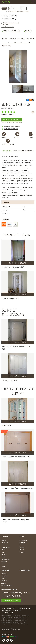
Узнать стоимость (12, 120)
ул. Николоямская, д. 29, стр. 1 (10, 23)
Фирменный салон (9, 589)
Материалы (23, 545)
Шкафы (4, 557)
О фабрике (23, 542)
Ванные (4, 550)
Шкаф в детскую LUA (9, 380)
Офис (3, 564)
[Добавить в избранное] (33, 112)
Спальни (4, 561)
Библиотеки (5, 559)
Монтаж (4, 581)
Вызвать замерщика (12, 126)
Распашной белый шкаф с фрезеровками (18, 488)
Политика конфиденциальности (11, 628)
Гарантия (4, 576)
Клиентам (6, 570)
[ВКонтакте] (27, 100)
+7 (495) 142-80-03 (9, 15)
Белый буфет (6, 425)
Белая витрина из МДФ (10, 298)
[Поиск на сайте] (3, 1)
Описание (6, 151)
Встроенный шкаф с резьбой (13, 267)
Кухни (3, 552)
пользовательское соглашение (11, 629)
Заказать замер (6, 31)
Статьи (22, 550)
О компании (23, 540)
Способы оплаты (7, 585)
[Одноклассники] (30, 100)
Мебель (4, 39)
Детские (4, 554)
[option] (18, 89)
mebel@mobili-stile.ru (8, 27)
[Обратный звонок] (9, 1)
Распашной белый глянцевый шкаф (15, 457)
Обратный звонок (11, 129)
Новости (22, 552)
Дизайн (4, 583)
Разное (17, 43)
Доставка (4, 573)
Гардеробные (6, 547)
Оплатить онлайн (28, 31)
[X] (33, 100)
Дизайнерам (25, 570)
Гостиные (21, 39)
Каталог (11, 43)
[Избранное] (6, 1)
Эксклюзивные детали (23, 151)
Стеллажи (24, 43)
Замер (4, 578)
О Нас (22, 537)
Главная (4, 43)
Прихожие (12, 39)
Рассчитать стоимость (16, 31)
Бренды (22, 547)
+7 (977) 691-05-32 (9, 19)
